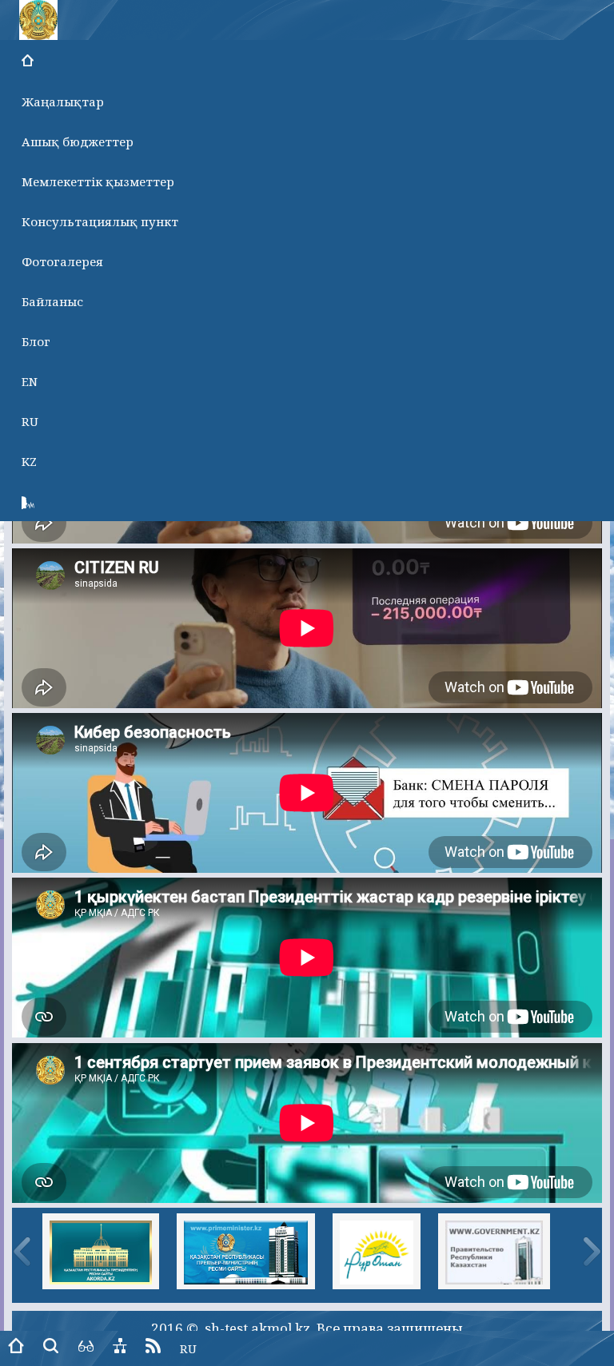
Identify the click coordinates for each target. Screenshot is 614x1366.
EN (30, 381)
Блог (36, 341)
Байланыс (52, 301)
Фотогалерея (62, 261)
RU (30, 421)
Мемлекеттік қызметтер (98, 181)
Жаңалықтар (63, 102)
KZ (29, 461)
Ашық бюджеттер (78, 141)
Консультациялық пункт (100, 221)
